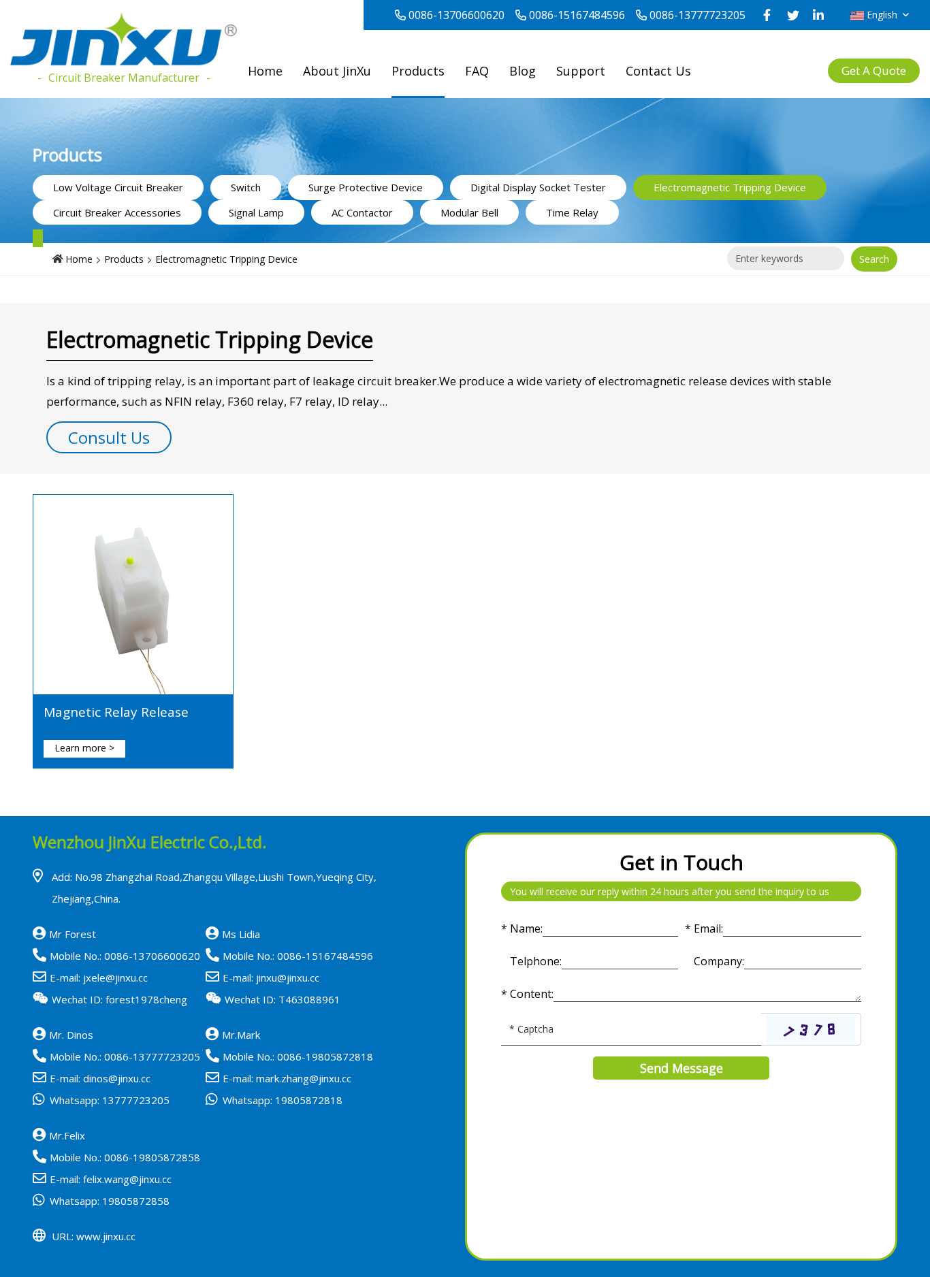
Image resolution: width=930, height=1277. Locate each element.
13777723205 (136, 1100)
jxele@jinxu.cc (115, 977)
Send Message (681, 1068)
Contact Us (658, 71)
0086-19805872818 (325, 1056)
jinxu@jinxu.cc (287, 977)
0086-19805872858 (152, 1157)
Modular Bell (469, 212)
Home (265, 71)
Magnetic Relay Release (116, 712)
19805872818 (308, 1100)
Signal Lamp (256, 212)
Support (580, 71)
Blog (522, 71)
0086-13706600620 (456, 14)
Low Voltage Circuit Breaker (118, 187)
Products (418, 71)
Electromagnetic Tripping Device (730, 187)
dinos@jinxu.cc (116, 1078)
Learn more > (84, 747)
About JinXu (337, 71)
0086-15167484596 (577, 14)
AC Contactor (362, 212)
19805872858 (136, 1201)
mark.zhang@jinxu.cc (303, 1078)
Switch (246, 187)
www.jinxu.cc (105, 1236)
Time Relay (572, 212)
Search (874, 259)
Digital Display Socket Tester (538, 187)
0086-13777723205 (697, 14)
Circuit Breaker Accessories (117, 212)
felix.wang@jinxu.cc (127, 1179)
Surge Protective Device (365, 187)
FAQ (477, 71)
